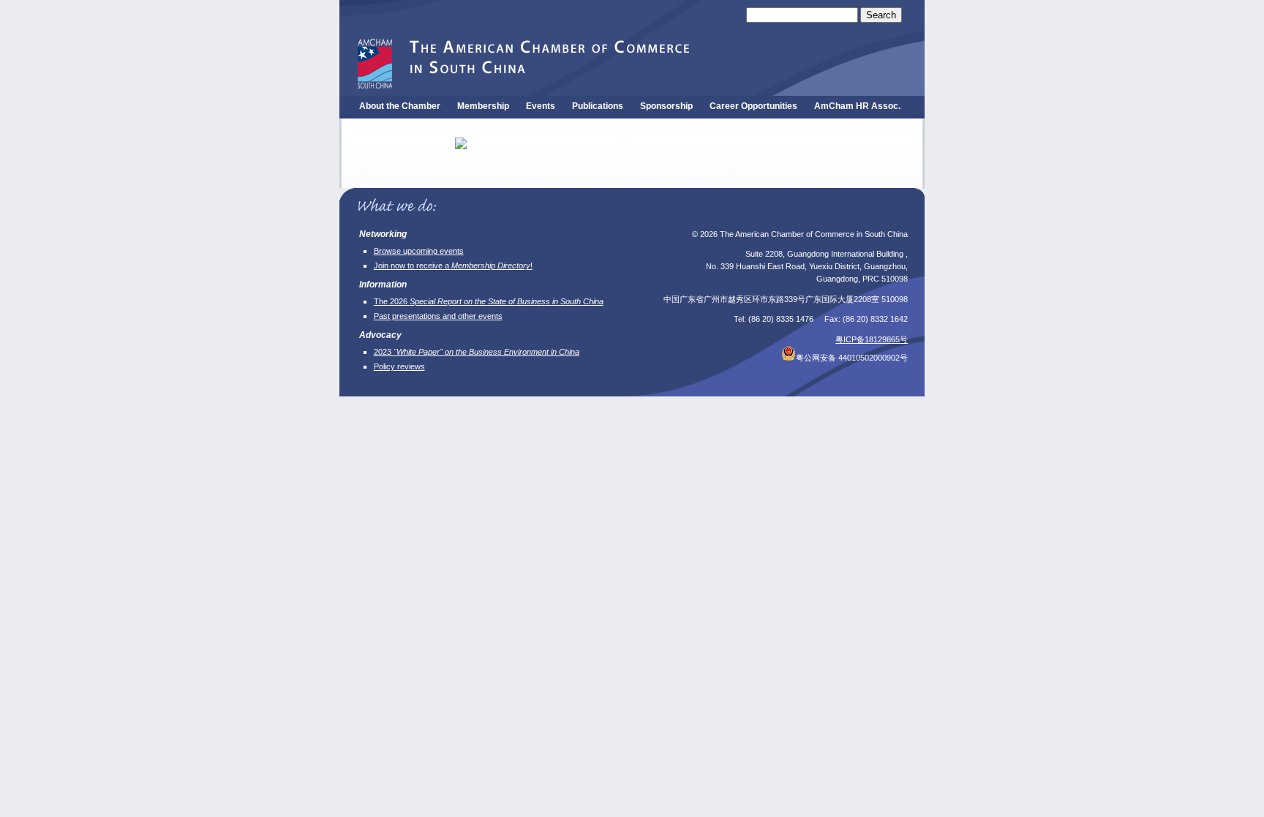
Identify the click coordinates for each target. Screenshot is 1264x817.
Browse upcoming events (419, 250)
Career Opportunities (753, 106)
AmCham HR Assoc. (857, 106)
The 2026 (488, 301)
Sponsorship (666, 106)
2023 (476, 351)
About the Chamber (399, 106)
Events (540, 106)
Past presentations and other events (438, 316)
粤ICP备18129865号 (871, 339)
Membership (483, 106)
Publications (597, 106)
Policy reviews (399, 366)
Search (881, 15)
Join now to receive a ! (453, 265)
